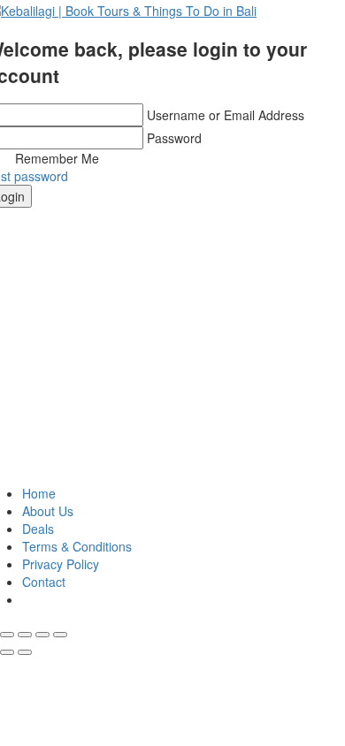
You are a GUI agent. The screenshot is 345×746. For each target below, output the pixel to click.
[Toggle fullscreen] (42, 634)
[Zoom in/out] (60, 634)
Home (39, 493)
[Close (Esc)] (7, 634)
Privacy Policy (60, 564)
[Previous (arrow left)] (7, 652)
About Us (47, 511)
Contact (43, 581)
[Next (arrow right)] (25, 652)
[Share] (25, 634)
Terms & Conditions (77, 546)
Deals (38, 528)
